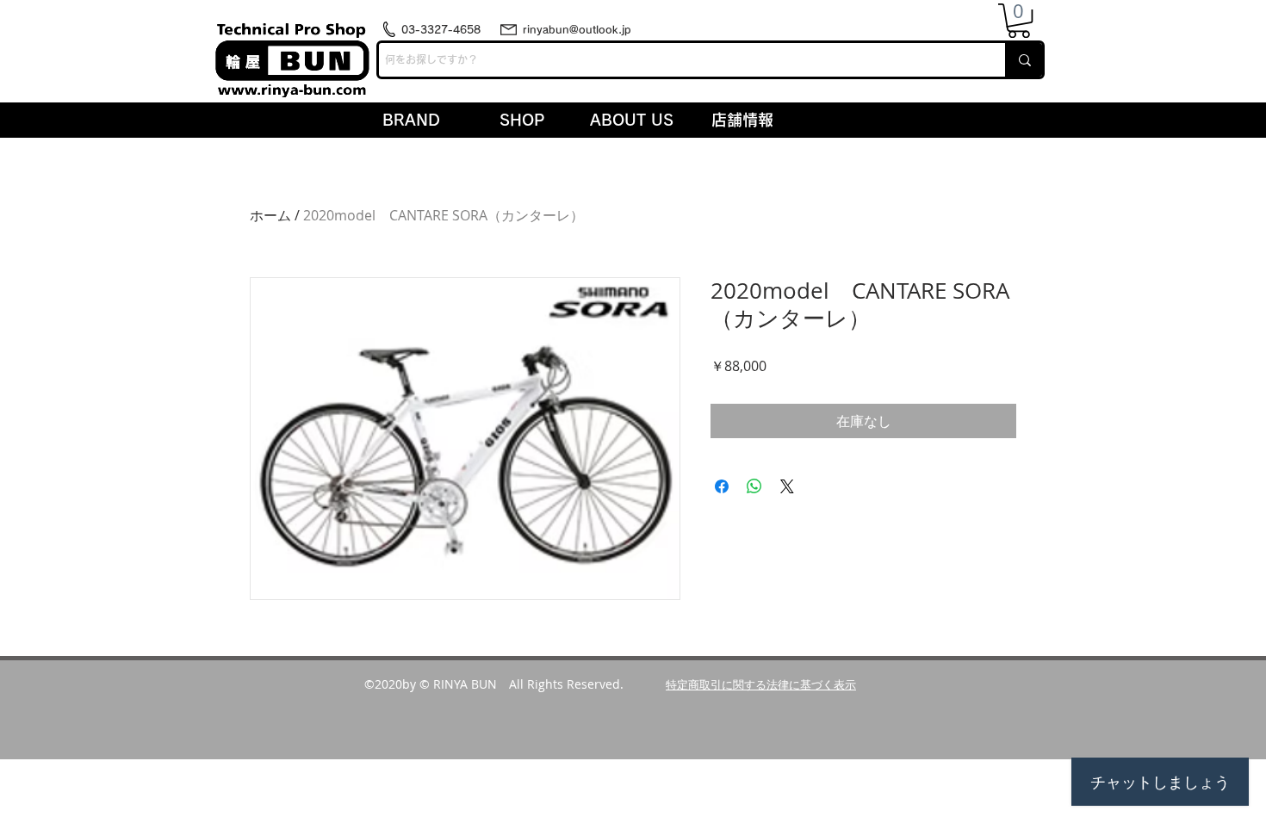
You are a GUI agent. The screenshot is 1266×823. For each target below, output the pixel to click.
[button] (1018, 20)
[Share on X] (787, 486)
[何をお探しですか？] (1023, 60)
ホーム (270, 215)
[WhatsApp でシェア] (754, 486)
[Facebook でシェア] (721, 486)
